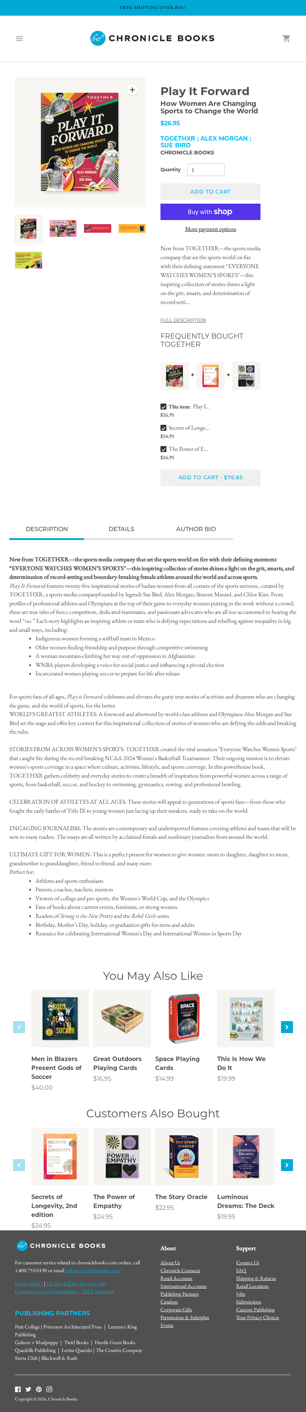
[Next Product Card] (287, 1027)
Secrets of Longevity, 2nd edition (189, 428)
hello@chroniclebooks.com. (92, 1270)
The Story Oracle (181, 1197)
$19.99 (226, 1078)
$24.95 (41, 1225)
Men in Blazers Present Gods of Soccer (56, 1067)
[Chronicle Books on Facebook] (18, 1389)
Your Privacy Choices (257, 1317)
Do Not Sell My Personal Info (76, 1283)
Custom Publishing (255, 1309)
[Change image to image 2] (63, 228)
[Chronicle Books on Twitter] (28, 1389)
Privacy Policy (29, 1283)
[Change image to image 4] (132, 228)
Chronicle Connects (180, 1270)
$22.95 (164, 1207)
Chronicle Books (187, 152)
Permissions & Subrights (184, 1317)
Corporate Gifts (176, 1309)
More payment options (210, 229)
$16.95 (102, 1078)
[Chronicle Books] (153, 38)
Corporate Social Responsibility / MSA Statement (65, 1291)
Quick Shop (60, 1031)
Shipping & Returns (256, 1278)
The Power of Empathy (189, 449)
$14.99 (164, 1078)
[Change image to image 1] (28, 229)
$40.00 (42, 1087)
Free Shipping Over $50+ (153, 7)
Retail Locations (252, 1286)
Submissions (248, 1301)
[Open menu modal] (19, 38)
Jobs (240, 1293)
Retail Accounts (176, 1278)
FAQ (241, 1270)
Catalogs (169, 1301)
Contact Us (247, 1262)
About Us (170, 1262)
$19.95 (226, 1216)
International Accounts (183, 1286)
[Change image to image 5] (28, 260)
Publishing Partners (179, 1293)
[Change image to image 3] (97, 228)
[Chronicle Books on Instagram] (49, 1389)
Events (167, 1325)
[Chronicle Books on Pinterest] (39, 1389)
